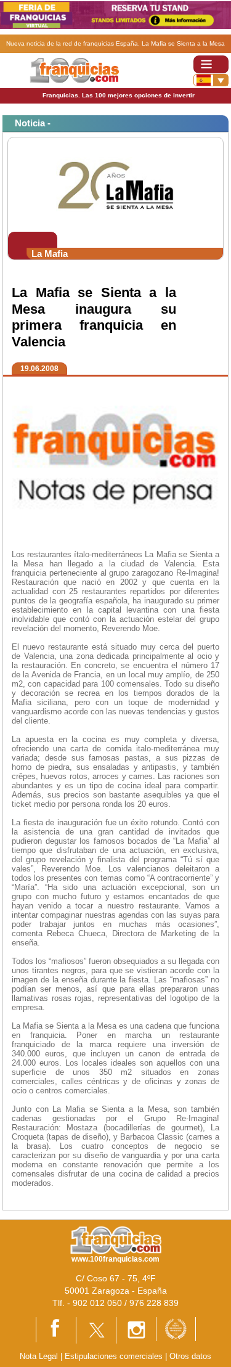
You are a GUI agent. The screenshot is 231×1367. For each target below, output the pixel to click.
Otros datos (190, 1356)
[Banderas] (211, 80)
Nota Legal (39, 1356)
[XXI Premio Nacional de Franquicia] (176, 1328)
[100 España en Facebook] (56, 1329)
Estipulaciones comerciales (115, 1356)
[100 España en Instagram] (136, 1329)
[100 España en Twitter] (96, 1329)
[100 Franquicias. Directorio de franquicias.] (74, 70)
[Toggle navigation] (211, 64)
